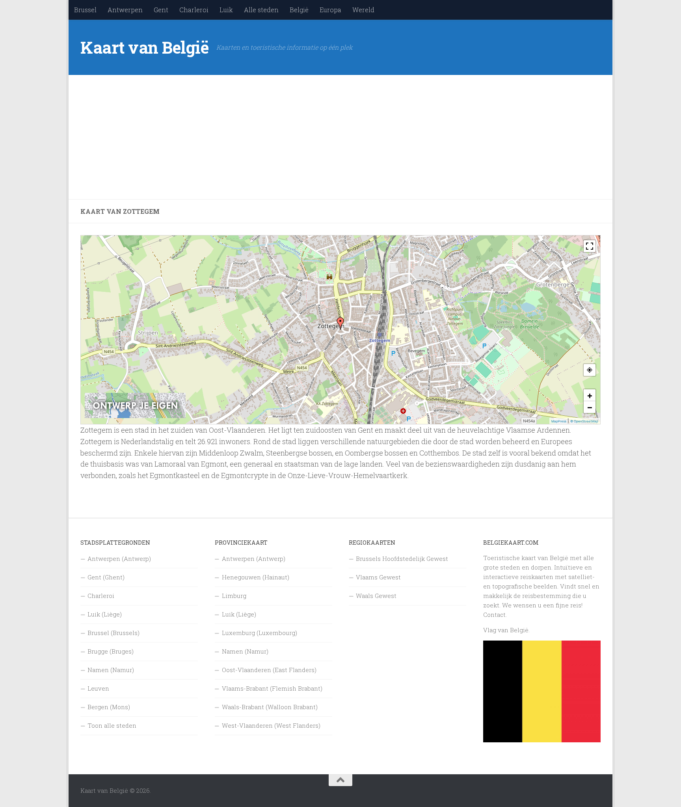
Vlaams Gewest (378, 577)
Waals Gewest (376, 596)
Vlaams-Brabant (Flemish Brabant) (272, 688)
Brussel (85, 10)
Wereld (363, 10)
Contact (494, 614)
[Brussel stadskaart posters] (135, 416)
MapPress (558, 421)
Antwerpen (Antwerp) (119, 558)
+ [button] (590, 395)
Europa (330, 10)
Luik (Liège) (104, 614)
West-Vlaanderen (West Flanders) (271, 725)
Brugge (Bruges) (110, 651)
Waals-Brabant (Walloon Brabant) (270, 707)
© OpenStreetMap (584, 421)
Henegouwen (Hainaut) (255, 577)
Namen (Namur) (110, 670)
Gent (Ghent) (106, 577)
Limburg (234, 596)
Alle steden (261, 10)
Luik (226, 10)
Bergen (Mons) (108, 707)
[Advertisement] (316, 137)
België (299, 10)
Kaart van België (144, 47)
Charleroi (193, 10)
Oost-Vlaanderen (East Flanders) (269, 670)
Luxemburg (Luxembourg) (259, 633)
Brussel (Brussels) (113, 633)
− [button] (590, 407)
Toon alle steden (111, 725)
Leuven (98, 688)
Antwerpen (125, 10)
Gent (161, 10)
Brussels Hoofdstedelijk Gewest (402, 558)
